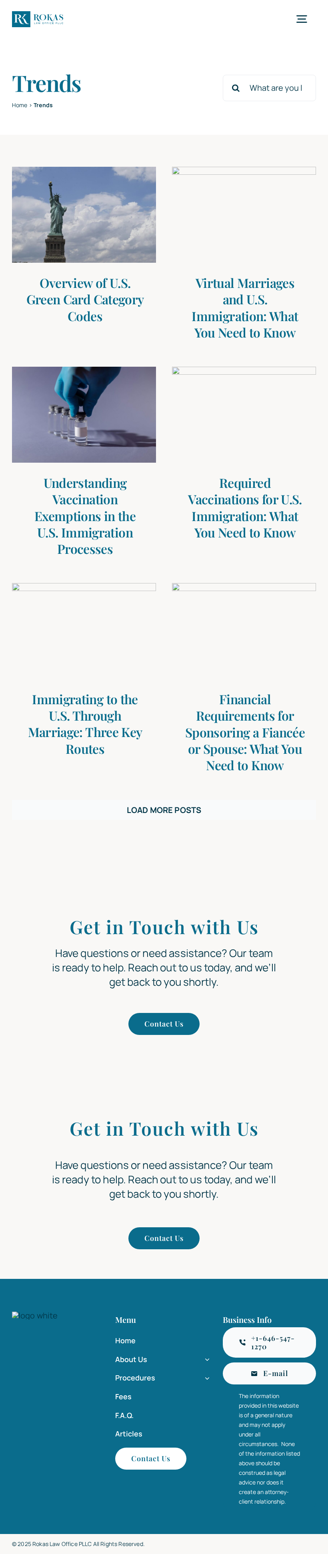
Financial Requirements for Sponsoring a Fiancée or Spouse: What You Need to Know (245, 732)
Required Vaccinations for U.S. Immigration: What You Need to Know (245, 507)
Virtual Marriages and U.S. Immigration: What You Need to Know (245, 307)
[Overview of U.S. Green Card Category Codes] (84, 215)
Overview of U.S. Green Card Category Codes (85, 299)
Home (20, 105)
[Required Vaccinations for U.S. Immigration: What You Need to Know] (244, 415)
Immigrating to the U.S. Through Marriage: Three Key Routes (85, 724)
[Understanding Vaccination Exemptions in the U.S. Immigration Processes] (84, 415)
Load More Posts (164, 810)
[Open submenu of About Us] (205, 1359)
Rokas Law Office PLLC (62, 1544)
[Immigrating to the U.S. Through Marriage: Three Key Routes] (84, 631)
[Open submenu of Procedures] (205, 1378)
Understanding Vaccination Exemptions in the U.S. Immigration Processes (85, 515)
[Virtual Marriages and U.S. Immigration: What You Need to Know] (244, 215)
